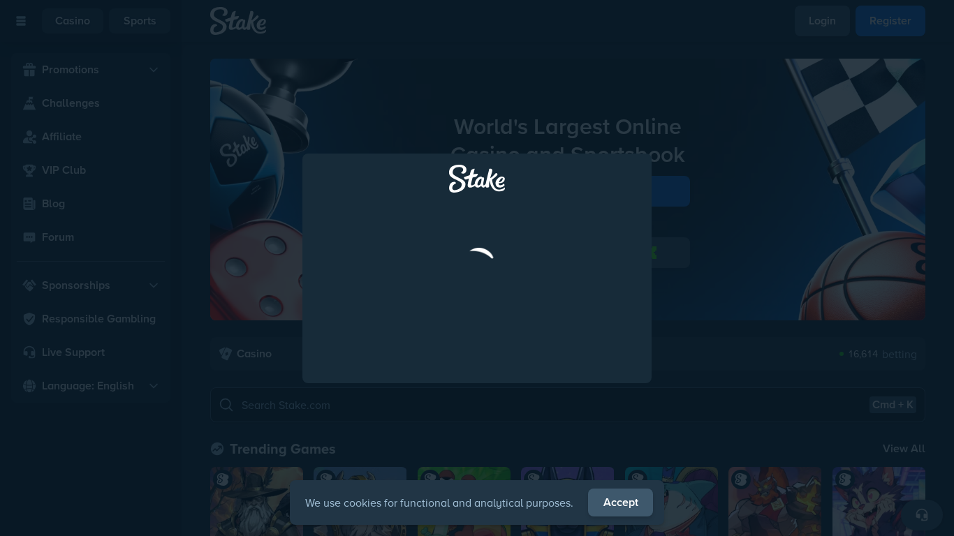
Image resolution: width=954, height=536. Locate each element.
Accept (620, 502)
